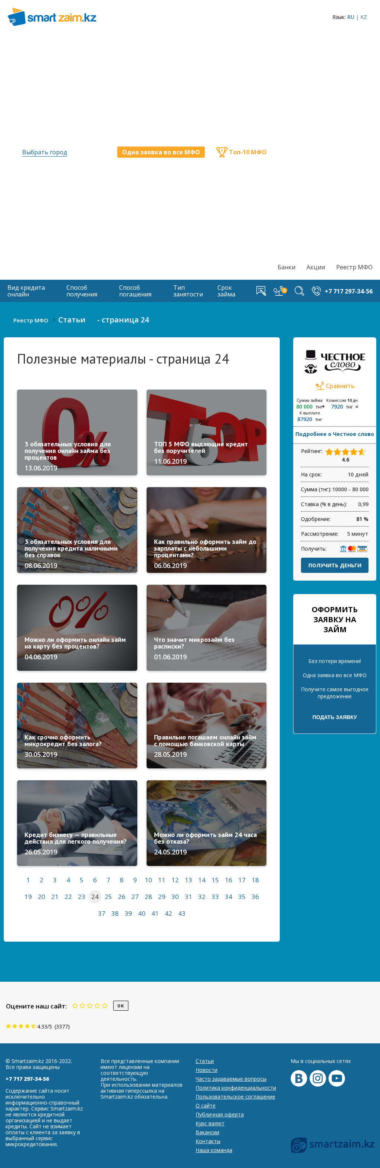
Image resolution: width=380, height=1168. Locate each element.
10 (148, 880)
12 (175, 880)
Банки (286, 267)
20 (41, 896)
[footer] (332, 1145)
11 (162, 880)
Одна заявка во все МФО (161, 152)
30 (175, 896)
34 (228, 896)
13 (188, 880)
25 (108, 896)
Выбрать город (44, 152)
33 (215, 896)
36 (255, 896)
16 (228, 880)
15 (215, 880)
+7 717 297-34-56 (27, 1078)
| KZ (361, 16)
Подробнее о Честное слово (334, 433)
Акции (316, 267)
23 (81, 896)
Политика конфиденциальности (236, 1087)
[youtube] (336, 1078)
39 (128, 913)
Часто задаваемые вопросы (231, 1078)
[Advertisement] (325, 147)
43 (182, 913)
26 (121, 896)
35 (242, 896)
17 (242, 880)
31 (188, 896)
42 (168, 913)
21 (55, 896)
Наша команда (214, 1150)
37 (101, 913)
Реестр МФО (354, 267)
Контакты (208, 1141)
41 (155, 913)
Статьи (205, 1060)
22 (68, 896)
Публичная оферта (220, 1114)
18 (255, 880)
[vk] (299, 1078)
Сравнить (340, 386)
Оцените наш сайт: (36, 1006)
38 (115, 913)
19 (28, 896)
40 (141, 913)
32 (202, 896)
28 (148, 896)
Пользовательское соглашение (235, 1096)
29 (162, 896)
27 (135, 896)
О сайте (206, 1105)
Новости (206, 1069)
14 (202, 880)
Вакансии (207, 1132)
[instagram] (317, 1078)
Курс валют (210, 1123)
